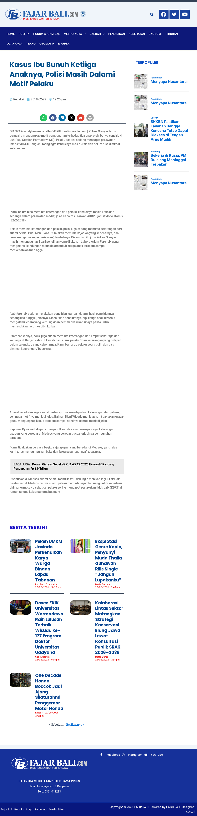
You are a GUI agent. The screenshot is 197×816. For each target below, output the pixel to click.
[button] (43, 117)
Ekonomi (155, 33)
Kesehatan (137, 33)
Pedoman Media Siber (49, 809)
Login (29, 809)
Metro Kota (73, 33)
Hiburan (171, 33)
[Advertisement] (67, 183)
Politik (24, 33)
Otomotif (46, 43)
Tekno (31, 43)
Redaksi (19, 809)
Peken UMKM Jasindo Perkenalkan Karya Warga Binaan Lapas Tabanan (48, 560)
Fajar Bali (7, 809)
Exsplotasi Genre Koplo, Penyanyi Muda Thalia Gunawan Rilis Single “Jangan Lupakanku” (108, 560)
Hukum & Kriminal (46, 33)
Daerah (95, 33)
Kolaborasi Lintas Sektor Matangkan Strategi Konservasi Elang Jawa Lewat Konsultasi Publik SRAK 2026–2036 (109, 627)
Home (11, 33)
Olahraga (14, 43)
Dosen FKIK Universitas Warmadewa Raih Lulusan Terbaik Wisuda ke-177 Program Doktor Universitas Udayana (49, 627)
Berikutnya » (75, 724)
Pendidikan (116, 33)
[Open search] (151, 14)
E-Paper (63, 43)
